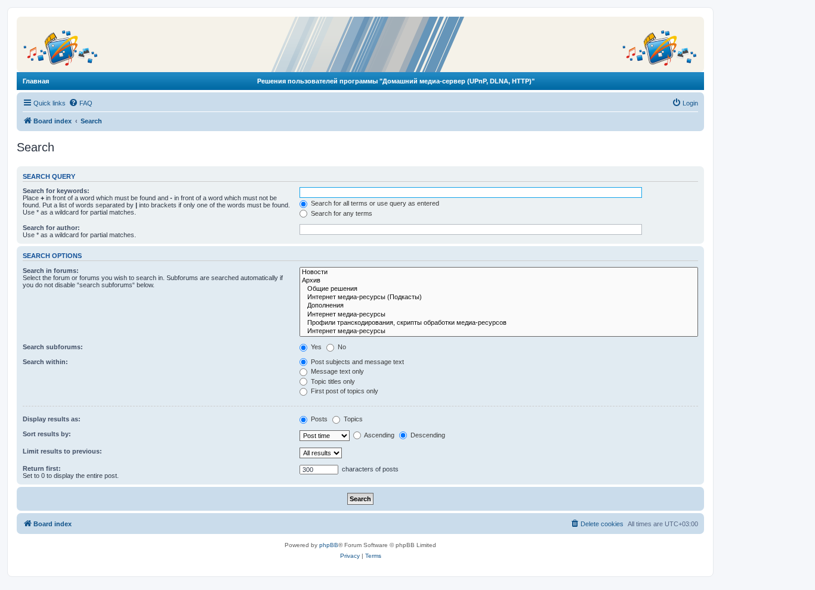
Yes (315, 346)
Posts (318, 419)
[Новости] (499, 272)
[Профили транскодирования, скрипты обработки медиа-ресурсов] (499, 323)
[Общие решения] (499, 289)
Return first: (42, 468)
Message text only (336, 371)
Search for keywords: (56, 190)
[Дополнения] (499, 306)
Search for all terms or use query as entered (374, 203)
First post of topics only (343, 391)
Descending (427, 435)
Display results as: (52, 419)
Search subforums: (53, 346)
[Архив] (499, 281)
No (341, 346)
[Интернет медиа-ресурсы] (499, 314)
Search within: (45, 361)
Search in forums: (51, 270)
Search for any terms (340, 213)
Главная (36, 81)
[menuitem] (80, 103)
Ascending (378, 435)
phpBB (328, 545)
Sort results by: (47, 433)
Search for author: (51, 227)
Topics (352, 419)
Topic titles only (332, 381)
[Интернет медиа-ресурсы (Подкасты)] (499, 297)
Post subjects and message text (356, 361)
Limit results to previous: (62, 451)
